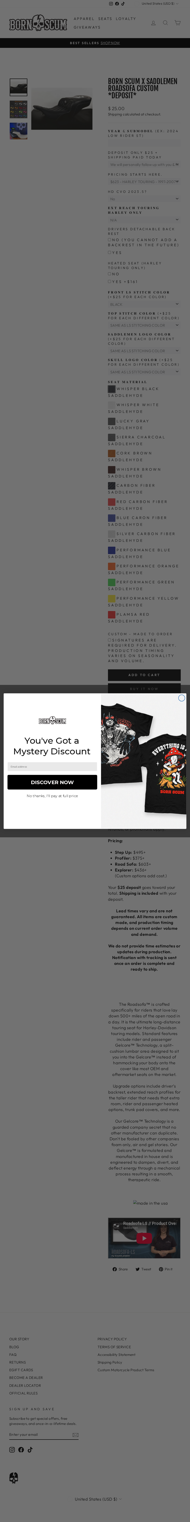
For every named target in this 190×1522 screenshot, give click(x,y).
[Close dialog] (181, 698)
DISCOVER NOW (52, 782)
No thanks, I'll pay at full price (52, 796)
